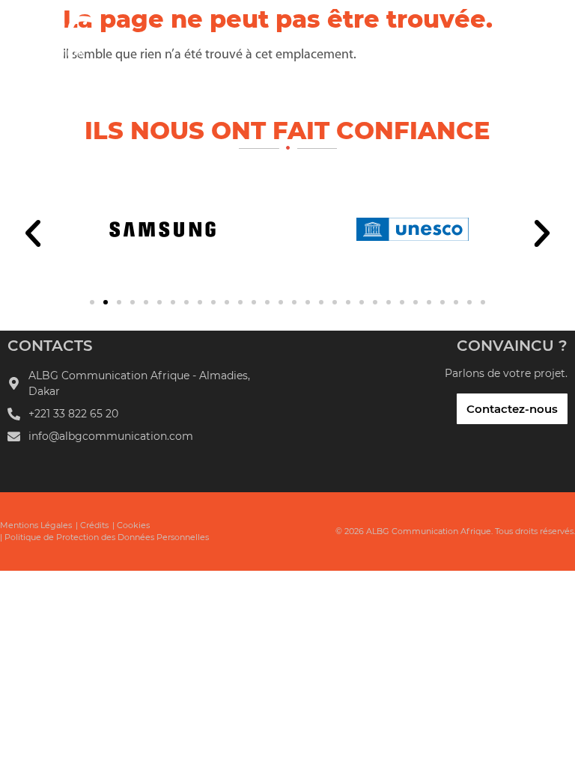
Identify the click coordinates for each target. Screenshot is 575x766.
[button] (33, 233)
